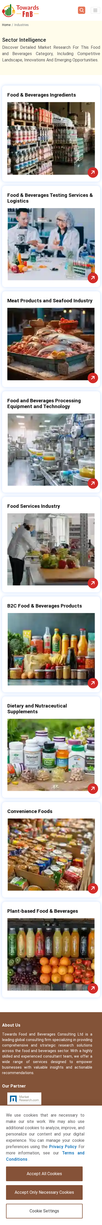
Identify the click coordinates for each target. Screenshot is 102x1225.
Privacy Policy (63, 1146)
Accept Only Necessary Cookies (44, 1192)
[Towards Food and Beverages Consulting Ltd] (20, 10)
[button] (95, 10)
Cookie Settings (44, 1210)
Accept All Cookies (44, 1173)
